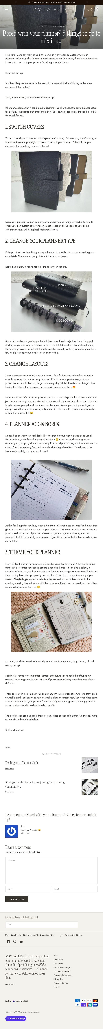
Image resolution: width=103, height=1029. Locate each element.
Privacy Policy (59, 979)
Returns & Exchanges (62, 967)
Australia (22, 1001)
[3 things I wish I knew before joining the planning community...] (90, 786)
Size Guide (58, 963)
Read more (9, 768)
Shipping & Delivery (62, 971)
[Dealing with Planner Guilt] (90, 765)
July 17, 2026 (25, 833)
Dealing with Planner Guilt (21, 763)
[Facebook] (8, 941)
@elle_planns (25, 579)
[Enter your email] (75, 925)
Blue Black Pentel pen (74, 447)
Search (56, 986)
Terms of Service (61, 982)
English (8, 1001)
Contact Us (58, 959)
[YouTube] (21, 942)
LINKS (56, 955)
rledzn (49, 579)
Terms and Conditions (63, 975)
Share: (7, 747)
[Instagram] (15, 941)
